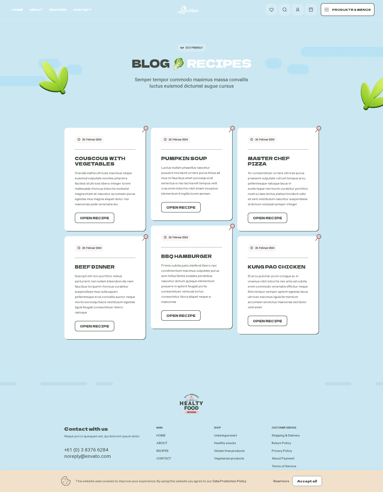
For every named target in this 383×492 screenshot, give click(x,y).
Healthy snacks (225, 443)
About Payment (283, 458)
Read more (281, 481)
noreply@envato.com (87, 456)
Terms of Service (284, 466)
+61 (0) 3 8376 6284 (86, 450)
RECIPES (162, 451)
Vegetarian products (229, 458)
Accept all (307, 481)
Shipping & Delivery (286, 435)
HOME (161, 435)
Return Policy (281, 443)
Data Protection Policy (229, 481)
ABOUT (162, 443)
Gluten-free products (229, 451)
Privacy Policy (282, 451)
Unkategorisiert (225, 435)
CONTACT (163, 458)
